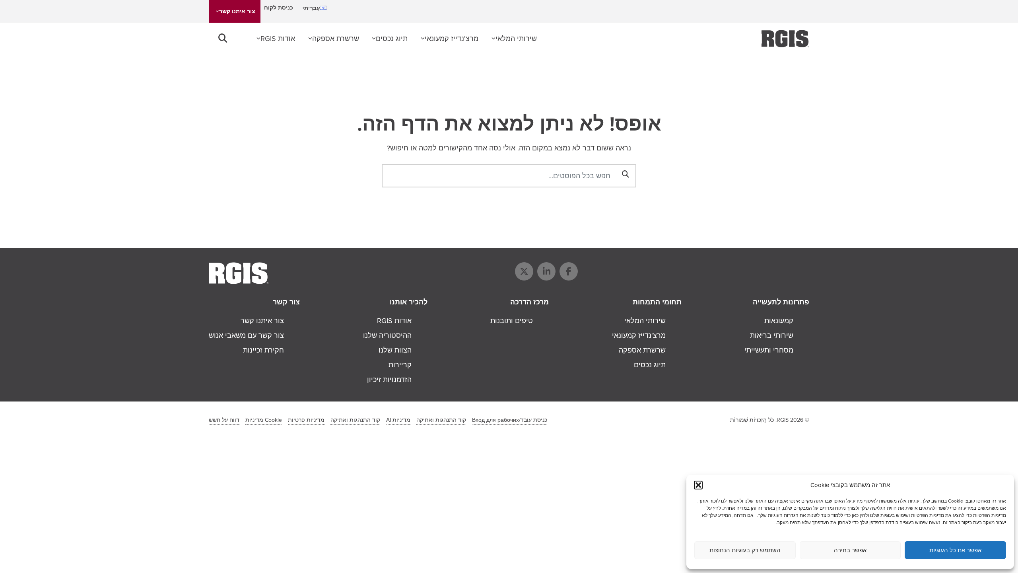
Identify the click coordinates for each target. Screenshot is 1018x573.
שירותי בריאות (771, 335)
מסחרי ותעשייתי (768, 350)
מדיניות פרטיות (306, 420)
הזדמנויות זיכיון (389, 379)
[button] (698, 485)
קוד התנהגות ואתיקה (441, 420)
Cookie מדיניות (263, 420)
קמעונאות (778, 321)
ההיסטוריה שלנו (387, 335)
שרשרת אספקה (335, 38)
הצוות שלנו (395, 350)
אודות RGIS (277, 38)
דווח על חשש (224, 420)
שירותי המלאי (516, 38)
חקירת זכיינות (263, 350)
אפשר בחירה (850, 550)
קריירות (400, 365)
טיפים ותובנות (511, 321)
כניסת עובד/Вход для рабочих (509, 420)
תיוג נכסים (392, 38)
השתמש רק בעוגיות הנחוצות (745, 550)
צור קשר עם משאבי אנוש (246, 335)
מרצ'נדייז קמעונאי (451, 38)
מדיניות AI (398, 420)
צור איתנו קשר (237, 11)
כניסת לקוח (278, 8)
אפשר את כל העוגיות (955, 550)
